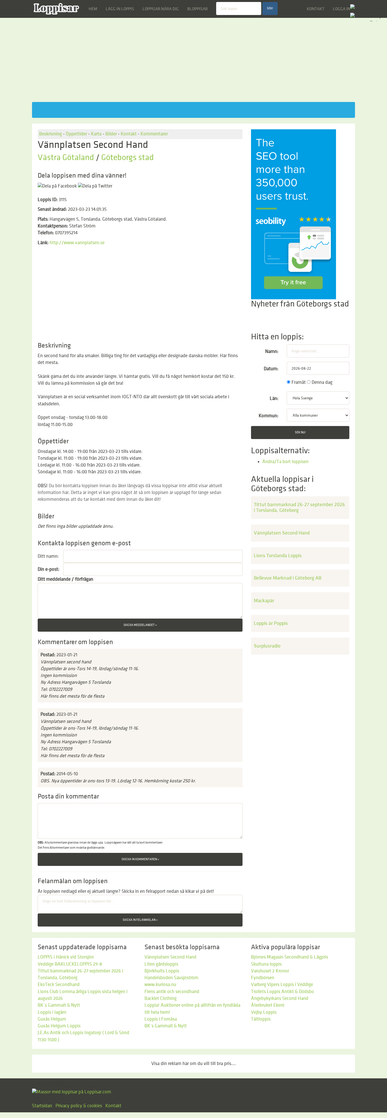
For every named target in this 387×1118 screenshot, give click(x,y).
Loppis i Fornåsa (160, 1019)
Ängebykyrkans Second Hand (279, 998)
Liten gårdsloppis (161, 964)
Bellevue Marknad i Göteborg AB (287, 578)
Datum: (271, 368)
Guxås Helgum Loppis (59, 1025)
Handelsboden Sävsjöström (171, 977)
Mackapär (264, 600)
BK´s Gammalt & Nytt (59, 1005)
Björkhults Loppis (161, 971)
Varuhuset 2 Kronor (270, 971)
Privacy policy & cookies (79, 1105)
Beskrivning (50, 134)
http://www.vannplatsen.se (77, 242)
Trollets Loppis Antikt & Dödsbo (282, 991)
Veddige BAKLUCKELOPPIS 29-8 (70, 964)
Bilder (111, 134)
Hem (93, 9)
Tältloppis (261, 1019)
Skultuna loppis (266, 964)
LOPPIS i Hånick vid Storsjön (66, 957)
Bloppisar (197, 9)
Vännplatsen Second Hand (282, 533)
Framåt (298, 382)
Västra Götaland (66, 157)
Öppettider (76, 134)
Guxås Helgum (52, 1019)
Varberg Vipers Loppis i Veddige (282, 984)
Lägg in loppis (120, 9)
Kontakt (315, 9)
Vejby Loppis (264, 1012)
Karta (96, 134)
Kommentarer (154, 134)
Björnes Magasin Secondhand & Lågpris (289, 957)
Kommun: (268, 415)
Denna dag (321, 382)
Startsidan (42, 1105)
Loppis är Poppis (271, 623)
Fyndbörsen (262, 977)
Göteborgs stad (127, 157)
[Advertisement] (193, 62)
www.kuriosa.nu (160, 984)
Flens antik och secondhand (171, 991)
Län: (274, 398)
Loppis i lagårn (52, 1012)
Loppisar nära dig (161, 9)
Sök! (270, 8)
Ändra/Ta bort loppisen (285, 461)
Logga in (341, 9)
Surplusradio (267, 646)
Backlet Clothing (160, 998)
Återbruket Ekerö (267, 1005)
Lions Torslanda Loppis (278, 555)
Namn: (271, 351)
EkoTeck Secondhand (59, 984)
